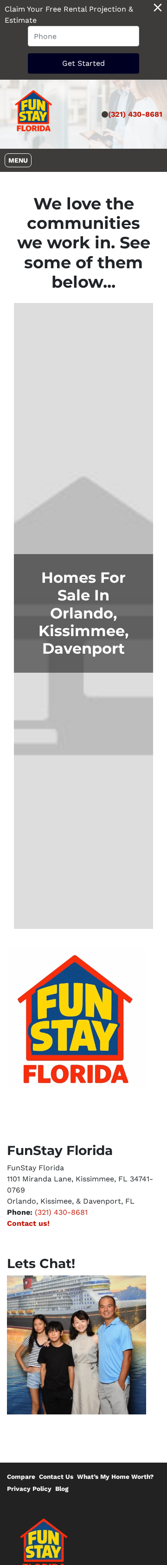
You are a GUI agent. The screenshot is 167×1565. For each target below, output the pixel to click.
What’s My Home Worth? (115, 1476)
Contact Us (56, 1476)
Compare (21, 1476)
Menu (20, 160)
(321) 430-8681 (135, 114)
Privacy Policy (29, 1488)
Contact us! (28, 1223)
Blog (62, 1488)
